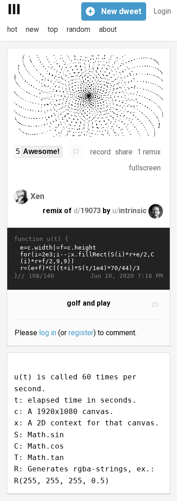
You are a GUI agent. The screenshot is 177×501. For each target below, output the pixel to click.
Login (162, 11)
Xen (37, 196)
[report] (76, 151)
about (108, 29)
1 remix (149, 152)
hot (12, 29)
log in (47, 332)
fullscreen (145, 168)
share (124, 152)
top (53, 29)
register (81, 332)
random (78, 29)
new (32, 29)
